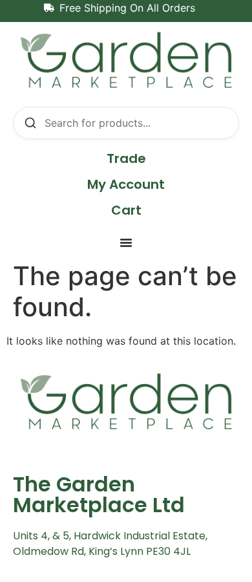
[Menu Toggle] (126, 242)
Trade (126, 158)
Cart (126, 210)
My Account (126, 184)
